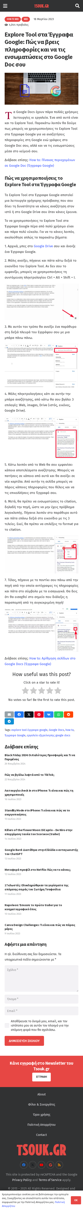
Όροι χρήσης (41, 1114)
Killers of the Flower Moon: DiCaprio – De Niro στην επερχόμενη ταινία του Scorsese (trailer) (38, 832)
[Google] (50, 1165)
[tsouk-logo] (41, 6)
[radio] (25, 691)
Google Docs (56, 730)
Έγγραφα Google (15, 735)
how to (69, 730)
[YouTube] (41, 1165)
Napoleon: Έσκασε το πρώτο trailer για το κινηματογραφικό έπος (33, 907)
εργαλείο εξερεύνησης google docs (48, 735)
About (41, 1094)
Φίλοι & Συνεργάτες (41, 1104)
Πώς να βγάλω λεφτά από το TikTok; (29, 775)
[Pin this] (39, 714)
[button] (5, 6)
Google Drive (43, 246)
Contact (41, 1135)
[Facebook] (24, 1165)
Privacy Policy (22, 1180)
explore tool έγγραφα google (29, 730)
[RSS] (59, 1165)
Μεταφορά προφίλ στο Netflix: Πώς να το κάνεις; (38, 870)
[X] (32, 1165)
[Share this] (19, 714)
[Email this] (9, 714)
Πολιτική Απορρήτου (41, 1125)
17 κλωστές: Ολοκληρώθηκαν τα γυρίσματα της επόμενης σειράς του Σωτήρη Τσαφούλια (37, 887)
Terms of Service (50, 1180)
